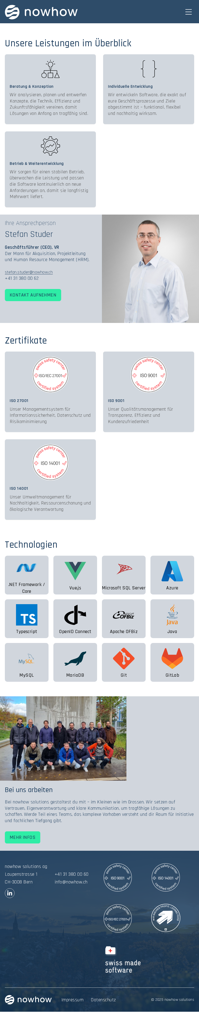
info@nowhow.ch (71, 882)
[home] (41, 12)
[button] (188, 12)
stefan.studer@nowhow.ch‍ (29, 272)
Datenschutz (103, 1000)
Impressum (72, 1000)
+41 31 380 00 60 (72, 874)
